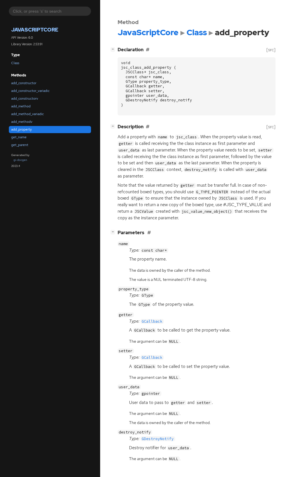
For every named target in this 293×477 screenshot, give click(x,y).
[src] (271, 50)
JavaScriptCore (34, 29)
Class (15, 63)
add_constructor (23, 83)
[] (113, 49)
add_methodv (21, 121)
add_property (21, 129)
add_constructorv (24, 98)
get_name (19, 137)
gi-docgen (20, 160)
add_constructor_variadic (30, 90)
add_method (21, 106)
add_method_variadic (27, 114)
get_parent (19, 145)
